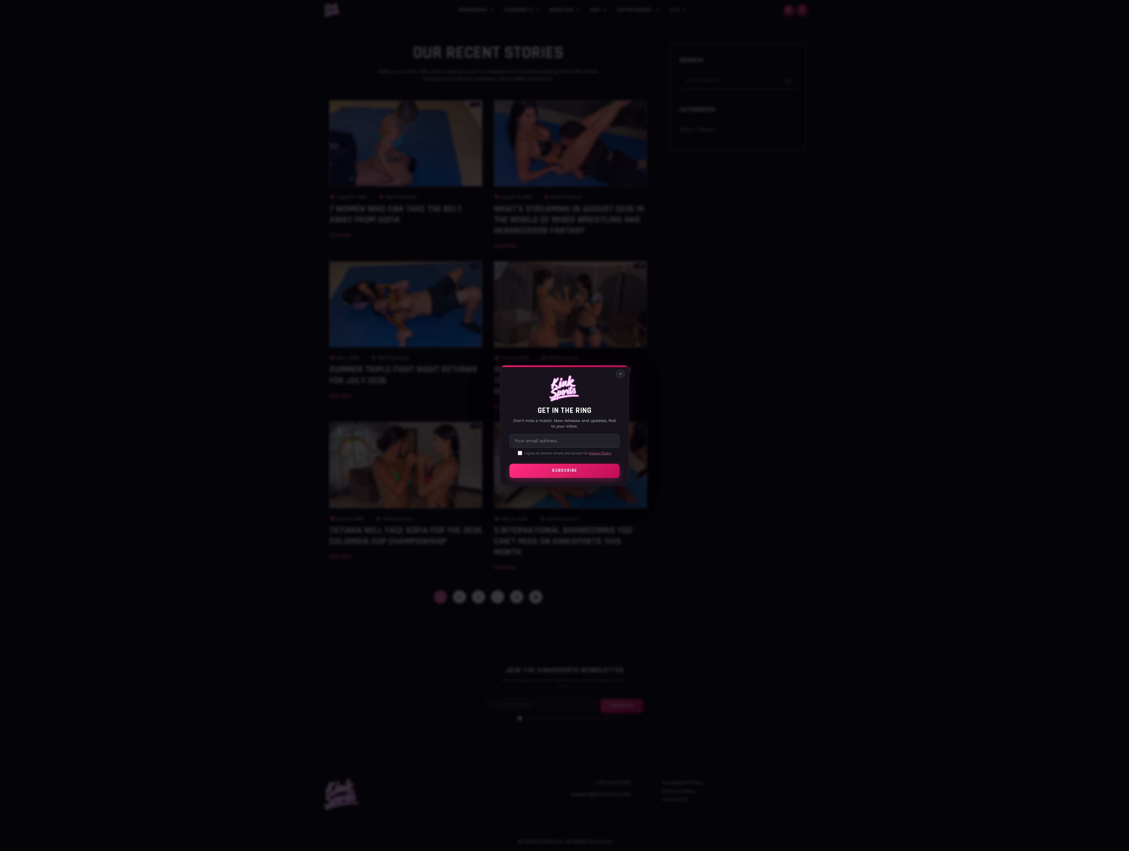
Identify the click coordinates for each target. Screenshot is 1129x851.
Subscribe (564, 470)
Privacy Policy (600, 453)
